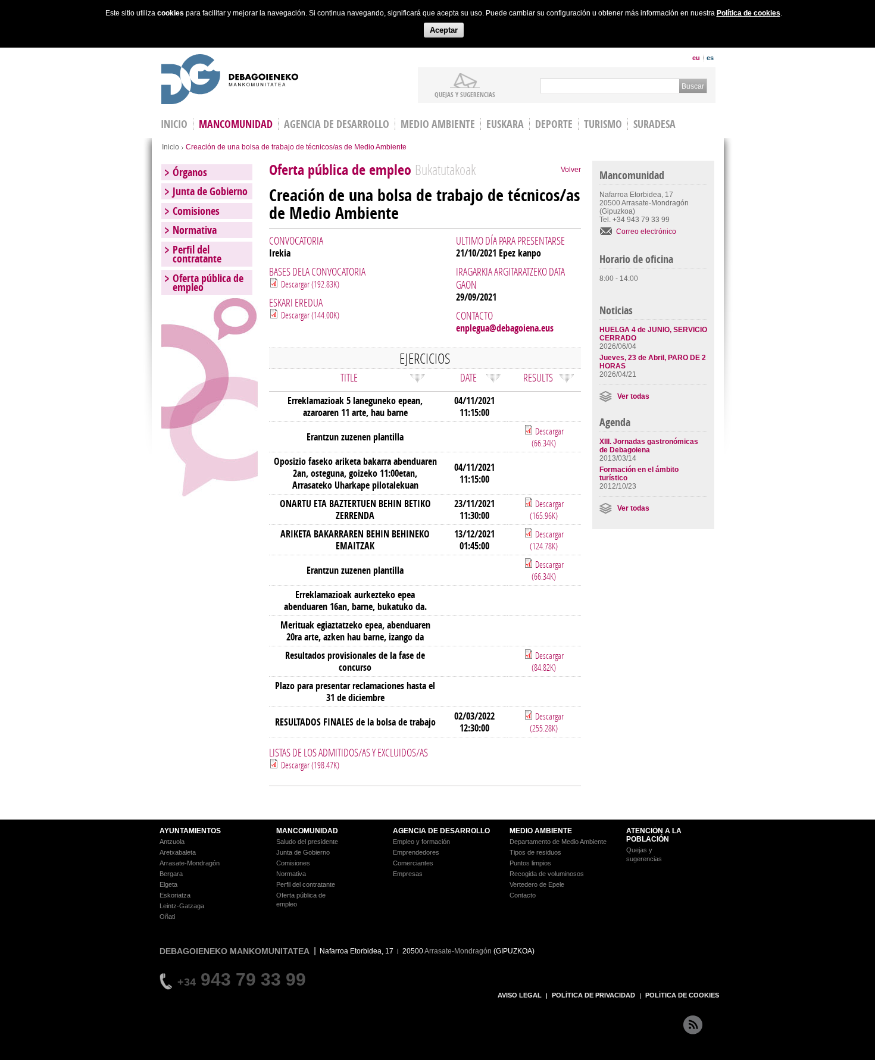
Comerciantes (413, 863)
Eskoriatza (175, 895)
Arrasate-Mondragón (190, 863)
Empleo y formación (421, 841)
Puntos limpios (530, 863)
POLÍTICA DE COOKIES (682, 995)
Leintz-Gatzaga (182, 905)
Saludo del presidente (307, 841)
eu (696, 57)
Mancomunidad (236, 124)
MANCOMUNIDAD (307, 831)
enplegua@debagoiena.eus (505, 327)
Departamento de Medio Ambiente (558, 841)
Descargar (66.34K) (548, 437)
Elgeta (168, 884)
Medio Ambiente (438, 124)
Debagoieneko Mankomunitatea (229, 80)
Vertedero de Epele (537, 884)
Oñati (167, 916)
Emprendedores (416, 852)
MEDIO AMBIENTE (541, 831)
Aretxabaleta (178, 852)
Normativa (195, 230)
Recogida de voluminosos (547, 873)
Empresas (408, 873)
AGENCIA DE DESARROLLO (441, 831)
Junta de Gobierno (210, 191)
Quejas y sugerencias (465, 94)
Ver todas (633, 396)
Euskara (505, 124)
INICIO (174, 124)
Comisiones (196, 211)
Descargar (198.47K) (310, 765)
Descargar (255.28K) (547, 722)
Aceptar (444, 30)
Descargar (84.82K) (548, 661)
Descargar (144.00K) (310, 315)
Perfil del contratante (197, 254)
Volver (571, 169)
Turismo (603, 124)
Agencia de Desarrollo (336, 124)
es (710, 57)
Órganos (190, 172)
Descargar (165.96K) (547, 509)
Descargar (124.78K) (547, 540)
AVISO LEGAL (520, 995)
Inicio (170, 147)
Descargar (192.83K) (310, 284)
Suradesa (654, 124)
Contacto (523, 895)
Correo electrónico (646, 231)
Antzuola (172, 841)
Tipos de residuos (535, 852)
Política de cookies (748, 13)
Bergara (171, 873)
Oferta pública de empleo (208, 283)
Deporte (554, 124)
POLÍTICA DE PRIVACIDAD (593, 995)
